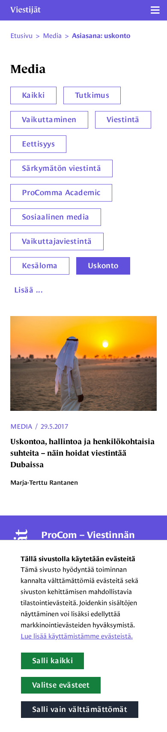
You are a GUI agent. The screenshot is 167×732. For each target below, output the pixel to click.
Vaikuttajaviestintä (57, 241)
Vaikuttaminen (49, 119)
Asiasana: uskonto (101, 36)
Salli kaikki (52, 660)
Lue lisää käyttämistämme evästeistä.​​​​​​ (77, 636)
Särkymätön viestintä (61, 168)
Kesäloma (40, 265)
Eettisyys (38, 144)
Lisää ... (28, 290)
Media (21, 426)
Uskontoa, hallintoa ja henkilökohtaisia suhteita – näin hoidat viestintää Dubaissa (82, 453)
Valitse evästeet (60, 685)
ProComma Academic (61, 192)
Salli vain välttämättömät (79, 709)
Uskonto (103, 265)
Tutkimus (92, 95)
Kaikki (33, 95)
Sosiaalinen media (55, 217)
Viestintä (123, 119)
